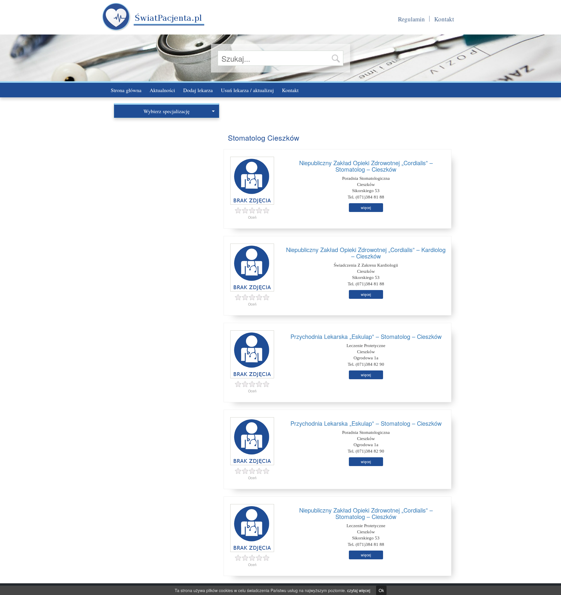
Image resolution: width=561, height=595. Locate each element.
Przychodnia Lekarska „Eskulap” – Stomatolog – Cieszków (365, 336)
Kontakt (444, 19)
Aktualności (162, 90)
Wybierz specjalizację (166, 111)
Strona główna (126, 90)
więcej (366, 207)
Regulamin (411, 19)
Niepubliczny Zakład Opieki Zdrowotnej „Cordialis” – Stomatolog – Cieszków (366, 165)
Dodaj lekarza (198, 90)
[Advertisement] (166, 162)
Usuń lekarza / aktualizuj (247, 90)
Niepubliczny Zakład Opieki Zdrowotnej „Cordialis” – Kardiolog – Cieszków (366, 252)
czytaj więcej (358, 590)
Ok (381, 590)
